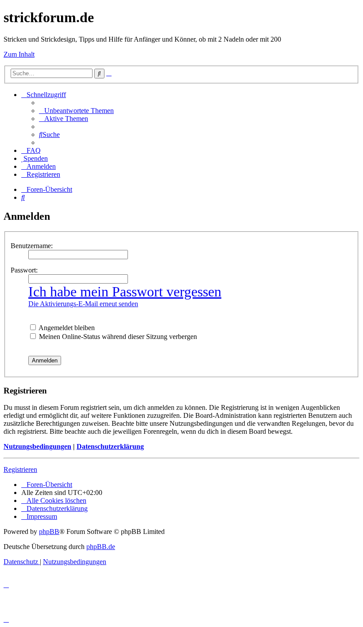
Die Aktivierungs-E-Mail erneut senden (83, 304)
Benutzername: (32, 245)
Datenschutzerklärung (110, 446)
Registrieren (20, 469)
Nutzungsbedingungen (37, 446)
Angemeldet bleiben (66, 327)
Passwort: (24, 270)
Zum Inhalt (19, 54)
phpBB (49, 531)
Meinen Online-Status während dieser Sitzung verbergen (117, 336)
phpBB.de (100, 546)
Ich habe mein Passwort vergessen (124, 292)
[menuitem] (76, 110)
